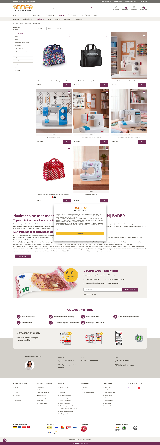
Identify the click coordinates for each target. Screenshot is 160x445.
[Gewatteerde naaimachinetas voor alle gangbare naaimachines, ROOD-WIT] (53, 197)
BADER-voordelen (41, 387)
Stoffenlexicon (108, 395)
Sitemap (17, 387)
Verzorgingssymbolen (110, 392)
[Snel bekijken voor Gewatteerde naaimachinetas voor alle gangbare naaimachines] (67, 85)
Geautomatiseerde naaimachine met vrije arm (129, 137)
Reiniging (17, 64)
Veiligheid (17, 67)
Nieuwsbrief (40, 400)
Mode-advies (108, 398)
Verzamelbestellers (41, 395)
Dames (16, 390)
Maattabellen (108, 387)
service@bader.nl (91, 360)
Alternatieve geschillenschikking (67, 406)
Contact (84, 390)
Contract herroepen (64, 387)
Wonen (16, 398)
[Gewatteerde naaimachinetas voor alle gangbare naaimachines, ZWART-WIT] (55, 197)
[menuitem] (16, 15)
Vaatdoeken (18, 45)
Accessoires (17, 70)
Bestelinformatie (109, 390)
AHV (61, 390)
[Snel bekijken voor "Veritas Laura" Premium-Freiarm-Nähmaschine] (142, 85)
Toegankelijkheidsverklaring (66, 411)
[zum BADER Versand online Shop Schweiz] (28, 427)
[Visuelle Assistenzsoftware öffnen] (135, 428)
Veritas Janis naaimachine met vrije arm (91, 137)
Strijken (16, 39)
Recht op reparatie (64, 414)
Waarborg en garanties (65, 400)
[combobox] (73, 8)
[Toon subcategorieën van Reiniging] (31, 64)
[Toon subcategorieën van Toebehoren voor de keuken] (31, 51)
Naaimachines (18, 55)
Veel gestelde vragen (42, 398)
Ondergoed (17, 395)
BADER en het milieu (65, 403)
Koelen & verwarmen (20, 61)
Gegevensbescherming (90, 294)
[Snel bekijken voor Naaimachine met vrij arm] (104, 200)
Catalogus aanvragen (42, 403)
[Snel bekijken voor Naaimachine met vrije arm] (67, 142)
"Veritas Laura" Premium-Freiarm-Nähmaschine (128, 81)
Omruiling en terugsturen (43, 392)
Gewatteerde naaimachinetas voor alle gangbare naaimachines (53, 81)
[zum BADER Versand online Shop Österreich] (24, 427)
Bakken (16, 36)
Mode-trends (108, 403)
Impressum (62, 392)
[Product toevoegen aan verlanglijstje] (69, 35)
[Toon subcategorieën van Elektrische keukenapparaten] (31, 42)
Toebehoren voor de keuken (21, 51)
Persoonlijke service (106, 1)
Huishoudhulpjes (19, 48)
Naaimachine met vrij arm (91, 194)
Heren (16, 392)
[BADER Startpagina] (23, 8)
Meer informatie (22, 256)
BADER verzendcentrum (88, 392)
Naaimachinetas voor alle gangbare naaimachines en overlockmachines (91, 81)
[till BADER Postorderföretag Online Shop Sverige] (19, 427)
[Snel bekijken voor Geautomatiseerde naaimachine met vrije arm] (142, 142)
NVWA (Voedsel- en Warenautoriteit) (69, 408)
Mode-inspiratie (108, 400)
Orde (16, 58)
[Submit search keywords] (92, 8)
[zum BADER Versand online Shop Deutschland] (15, 427)
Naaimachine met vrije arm (53, 137)
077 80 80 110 (67, 360)
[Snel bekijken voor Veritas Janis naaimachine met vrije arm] (104, 142)
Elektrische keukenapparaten (22, 42)
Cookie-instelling (64, 398)
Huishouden (20, 33)
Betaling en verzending (42, 390)
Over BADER (85, 387)
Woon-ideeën (108, 406)
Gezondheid (18, 400)
